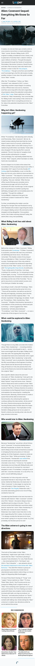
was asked (23, 458)
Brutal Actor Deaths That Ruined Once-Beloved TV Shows (9, 653)
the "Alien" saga (8, 94)
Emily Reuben (6, 21)
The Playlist (15, 488)
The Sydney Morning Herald (13, 268)
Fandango (15, 250)
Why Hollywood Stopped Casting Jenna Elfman (9, 630)
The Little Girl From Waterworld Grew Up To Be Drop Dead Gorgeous (25, 653)
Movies (3, 7)
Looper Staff (17, 21)
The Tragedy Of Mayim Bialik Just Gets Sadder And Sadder (25, 631)
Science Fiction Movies (14, 7)
